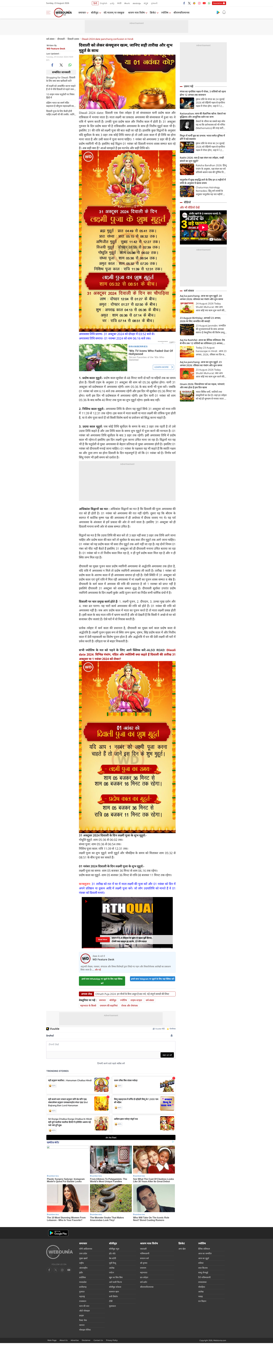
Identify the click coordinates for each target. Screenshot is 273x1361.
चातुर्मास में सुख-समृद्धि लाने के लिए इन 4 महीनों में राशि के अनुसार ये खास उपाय (203, 181)
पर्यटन (111, 1272)
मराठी (119, 3)
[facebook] (184, 3)
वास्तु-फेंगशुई (203, 1272)
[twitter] (189, 3)
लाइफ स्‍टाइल (136, 1000)
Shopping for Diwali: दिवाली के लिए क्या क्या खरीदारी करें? (60, 79)
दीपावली (61, 39)
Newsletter (217, 3)
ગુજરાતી (154, 3)
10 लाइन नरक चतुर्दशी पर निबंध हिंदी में (60, 96)
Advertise (75, 1340)
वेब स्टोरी (112, 1258)
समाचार (82, 12)
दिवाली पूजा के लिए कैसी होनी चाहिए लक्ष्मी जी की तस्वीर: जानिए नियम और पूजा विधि (61, 112)
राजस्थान (82, 1301)
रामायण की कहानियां (109, 1005)
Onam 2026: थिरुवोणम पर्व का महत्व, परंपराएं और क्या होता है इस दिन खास (202, 385)
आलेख (111, 1267)
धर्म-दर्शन (143, 1282)
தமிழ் (112, 3)
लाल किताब (203, 1267)
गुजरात (82, 1291)
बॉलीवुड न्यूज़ (114, 1248)
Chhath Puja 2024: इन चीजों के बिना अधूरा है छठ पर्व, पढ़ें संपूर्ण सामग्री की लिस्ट (132, 994)
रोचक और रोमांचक (129, 1005)
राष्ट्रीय (81, 1263)
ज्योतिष (164, 12)
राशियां (200, 1263)
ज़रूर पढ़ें (188, 86)
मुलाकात (112, 1305)
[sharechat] (194, 3)
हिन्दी (95, 3)
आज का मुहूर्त (203, 1258)
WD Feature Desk (56, 48)
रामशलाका (202, 1282)
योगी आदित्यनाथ (85, 1248)
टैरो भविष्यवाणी (204, 1277)
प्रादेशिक (82, 1277)
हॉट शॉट (112, 1253)
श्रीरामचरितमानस (181, 12)
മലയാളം (137, 3)
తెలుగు (127, 3)
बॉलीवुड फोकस (115, 1286)
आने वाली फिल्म (115, 1282)
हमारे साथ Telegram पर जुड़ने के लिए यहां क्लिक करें (152, 978)
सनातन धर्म (144, 1258)
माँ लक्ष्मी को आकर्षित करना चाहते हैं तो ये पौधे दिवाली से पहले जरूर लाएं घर (61, 87)
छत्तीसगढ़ (82, 1286)
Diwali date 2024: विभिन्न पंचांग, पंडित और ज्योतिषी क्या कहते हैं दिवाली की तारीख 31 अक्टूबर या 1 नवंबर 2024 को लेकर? (127, 654)
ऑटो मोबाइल (84, 1310)
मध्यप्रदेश (82, 1282)
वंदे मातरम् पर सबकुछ (114, 12)
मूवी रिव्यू (112, 1263)
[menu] (49, 12)
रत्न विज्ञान (202, 1301)
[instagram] (199, 3)
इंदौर (81, 1272)
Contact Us (98, 1340)
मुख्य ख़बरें (83, 1258)
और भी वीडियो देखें (189, 207)
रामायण (143, 1267)
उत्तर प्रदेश (83, 1253)
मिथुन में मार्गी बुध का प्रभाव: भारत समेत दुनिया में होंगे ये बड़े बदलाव (202, 137)
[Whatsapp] (209, 3)
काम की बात (84, 1305)
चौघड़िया (201, 1286)
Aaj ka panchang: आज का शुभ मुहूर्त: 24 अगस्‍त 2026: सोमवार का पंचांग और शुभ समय (201, 297)
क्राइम (81, 1315)
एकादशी (143, 1248)
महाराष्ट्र (82, 1296)
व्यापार (81, 1325)
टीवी (110, 1301)
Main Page (51, 1340)
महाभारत (143, 1272)
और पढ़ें (98, 969)
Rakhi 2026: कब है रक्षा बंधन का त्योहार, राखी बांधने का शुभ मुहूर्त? (202, 159)
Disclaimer (86, 1340)
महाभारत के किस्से (88, 1005)
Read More (102, 939)
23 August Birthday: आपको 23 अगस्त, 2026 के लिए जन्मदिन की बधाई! (200, 319)
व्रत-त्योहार (144, 1277)
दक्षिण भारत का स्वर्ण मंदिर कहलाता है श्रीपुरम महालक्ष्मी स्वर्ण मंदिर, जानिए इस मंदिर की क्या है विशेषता (60, 104)
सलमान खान (114, 1291)
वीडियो (187, 202)
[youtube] (204, 3)
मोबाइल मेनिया (85, 1329)
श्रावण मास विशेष (136, 12)
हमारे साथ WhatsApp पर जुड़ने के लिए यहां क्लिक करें (102, 981)
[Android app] (58, 1233)
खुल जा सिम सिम (116, 1277)
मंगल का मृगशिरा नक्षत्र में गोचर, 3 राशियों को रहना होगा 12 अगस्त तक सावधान (203, 93)
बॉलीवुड (94, 12)
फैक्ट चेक (83, 1320)
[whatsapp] (70, 64)
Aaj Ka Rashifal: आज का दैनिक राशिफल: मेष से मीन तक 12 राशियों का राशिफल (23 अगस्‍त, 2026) (202, 341)
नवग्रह (200, 1296)
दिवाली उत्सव (73, 39)
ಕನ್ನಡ (146, 3)
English (103, 3)
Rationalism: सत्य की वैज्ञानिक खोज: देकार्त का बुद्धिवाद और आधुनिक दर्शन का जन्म (203, 115)
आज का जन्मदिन (205, 1253)
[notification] (224, 12)
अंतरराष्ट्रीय (83, 1267)
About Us (64, 1340)
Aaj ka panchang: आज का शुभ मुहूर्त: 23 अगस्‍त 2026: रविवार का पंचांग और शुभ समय (201, 363)
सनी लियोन (113, 1296)
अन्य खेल (182, 1248)
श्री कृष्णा (143, 1263)
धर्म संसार (189, 290)
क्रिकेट (153, 12)
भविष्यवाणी (144, 1253)
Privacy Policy (112, 1340)
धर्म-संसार (50, 39)
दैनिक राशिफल (204, 1248)
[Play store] (218, 12)
